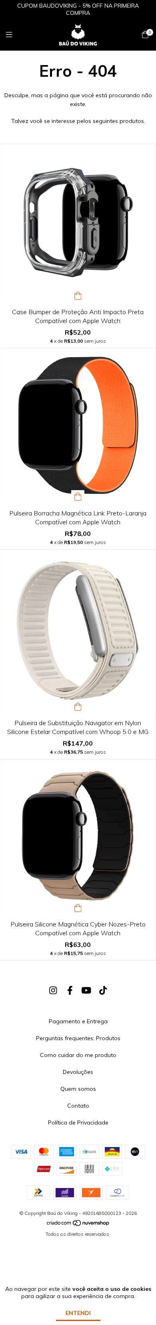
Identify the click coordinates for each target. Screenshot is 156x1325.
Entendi (78, 1313)
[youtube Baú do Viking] (86, 990)
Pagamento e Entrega (78, 1021)
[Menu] (14, 34)
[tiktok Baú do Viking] (103, 990)
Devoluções (78, 1072)
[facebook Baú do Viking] (70, 990)
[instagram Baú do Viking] (53, 990)
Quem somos (78, 1088)
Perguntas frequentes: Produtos (78, 1038)
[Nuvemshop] (78, 1225)
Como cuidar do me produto (78, 1055)
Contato (78, 1105)
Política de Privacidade (78, 1122)
